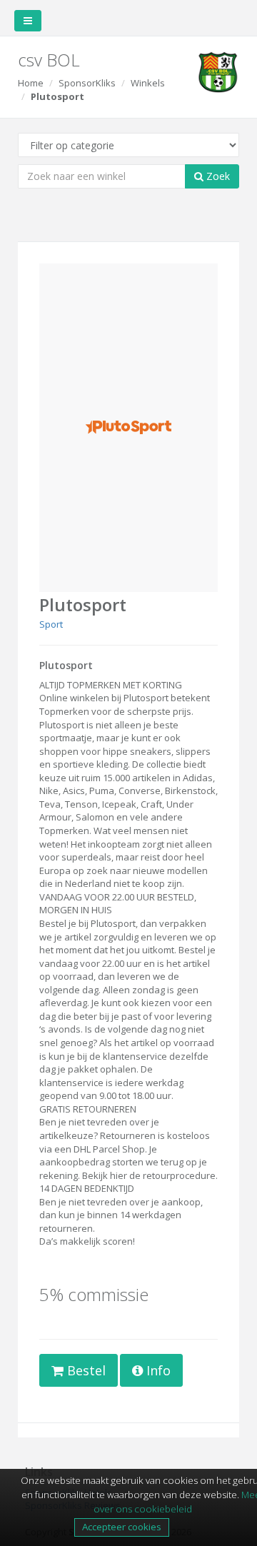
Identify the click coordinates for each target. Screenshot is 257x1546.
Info (157, 1370)
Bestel (85, 1370)
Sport (51, 624)
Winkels (148, 82)
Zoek (216, 176)
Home (31, 82)
